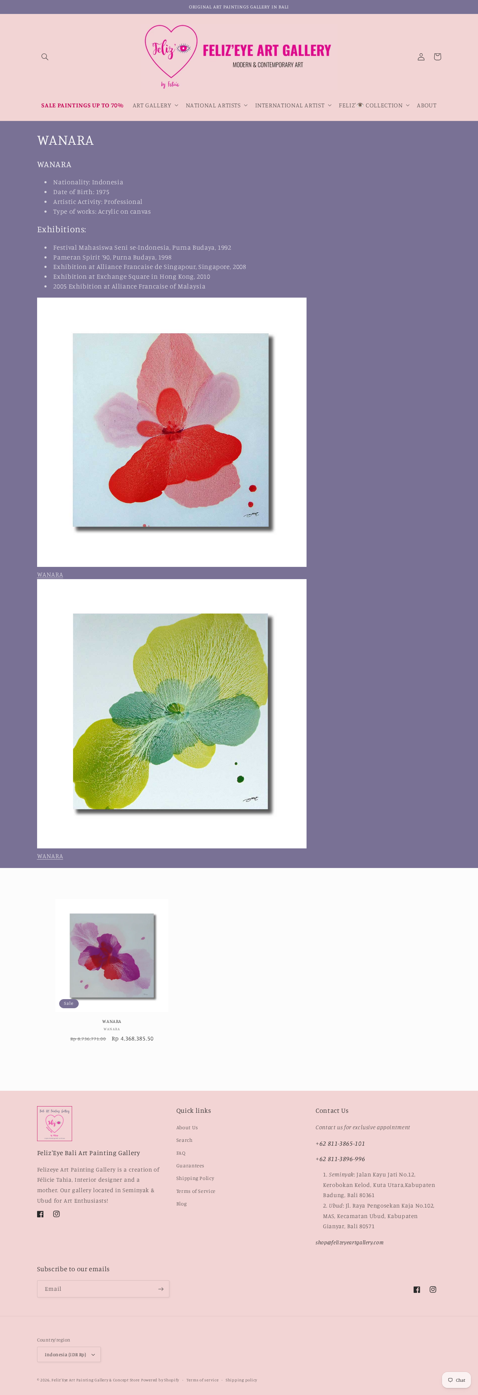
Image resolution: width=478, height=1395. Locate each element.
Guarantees (190, 1165)
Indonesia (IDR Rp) (65, 1354)
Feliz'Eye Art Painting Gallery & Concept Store (95, 1380)
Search (184, 1140)
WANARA (111, 1021)
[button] (45, 57)
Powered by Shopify (160, 1380)
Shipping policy (241, 1380)
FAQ (181, 1153)
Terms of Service (196, 1191)
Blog (181, 1204)
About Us (187, 1127)
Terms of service (203, 1380)
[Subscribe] (161, 1288)
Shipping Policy (195, 1178)
